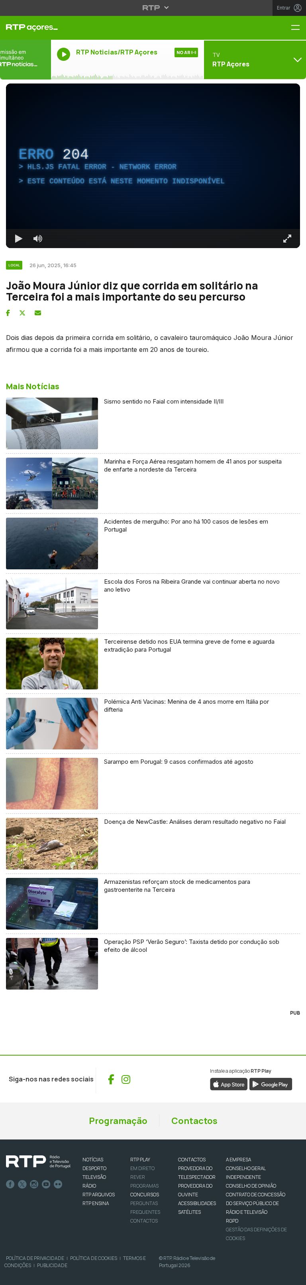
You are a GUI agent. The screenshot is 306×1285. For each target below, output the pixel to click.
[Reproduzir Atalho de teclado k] (12, 1275)
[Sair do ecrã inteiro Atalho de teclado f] (293, 1275)
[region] (153, 642)
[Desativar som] (31, 1275)
